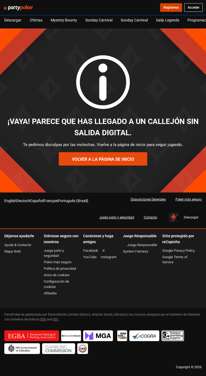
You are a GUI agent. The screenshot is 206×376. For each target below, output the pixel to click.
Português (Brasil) (73, 200)
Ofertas (36, 20)
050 (43, 319)
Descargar (12, 20)
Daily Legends (167, 20)
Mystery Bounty (64, 20)
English (10, 200)
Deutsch (23, 200)
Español (36, 200)
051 (56, 319)
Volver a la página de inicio (103, 159)
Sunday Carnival (98, 20)
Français (50, 200)
